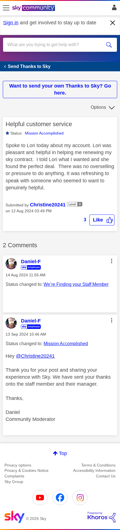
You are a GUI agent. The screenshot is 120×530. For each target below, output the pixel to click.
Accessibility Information (94, 470)
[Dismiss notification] (112, 22)
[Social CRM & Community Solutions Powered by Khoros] (102, 517)
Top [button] (63, 453)
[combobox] (54, 45)
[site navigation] (6, 8)
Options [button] (98, 107)
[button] (101, 220)
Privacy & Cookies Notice (26, 470)
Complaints (14, 476)
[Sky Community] (34, 8)
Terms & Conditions (98, 465)
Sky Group (13, 481)
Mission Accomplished (44, 133)
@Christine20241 (35, 356)
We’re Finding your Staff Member (76, 284)
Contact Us (106, 476)
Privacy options (17, 465)
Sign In (113, 9)
